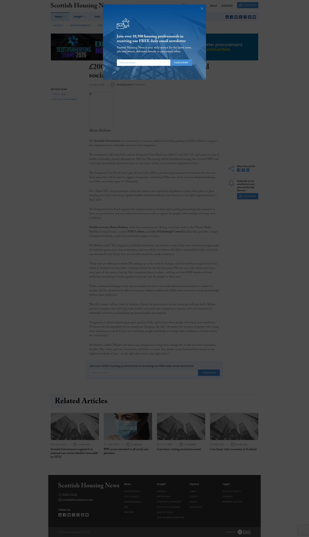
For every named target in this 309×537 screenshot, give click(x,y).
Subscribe (181, 62)
